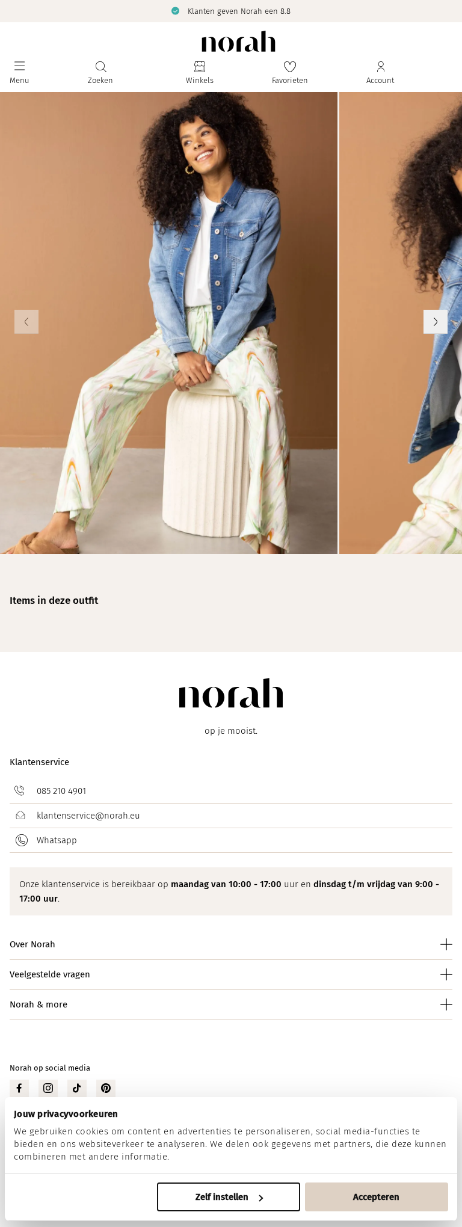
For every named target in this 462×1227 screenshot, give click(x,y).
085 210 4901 (61, 791)
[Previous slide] (26, 322)
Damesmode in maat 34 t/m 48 (240, 10)
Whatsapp (57, 840)
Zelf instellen (222, 1197)
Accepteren (376, 1197)
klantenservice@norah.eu (88, 815)
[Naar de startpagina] (239, 41)
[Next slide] (436, 322)
